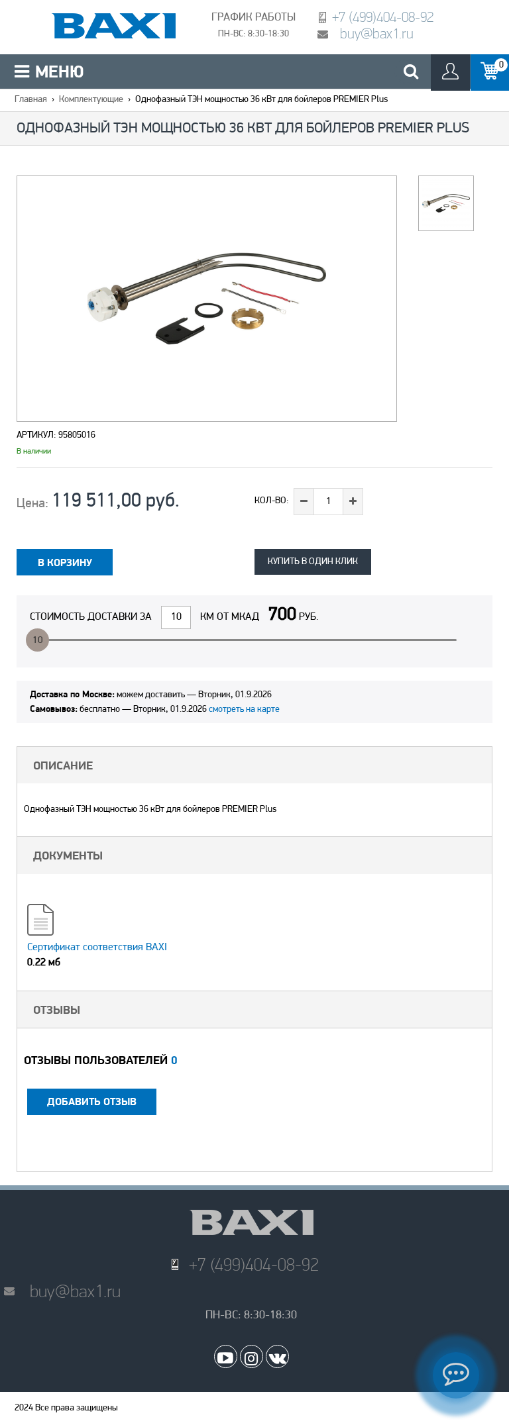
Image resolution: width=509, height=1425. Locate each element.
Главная (31, 100)
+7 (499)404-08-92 (382, 17)
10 (37, 641)
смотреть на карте (244, 709)
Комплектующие (91, 100)
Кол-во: (271, 501)
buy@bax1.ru (377, 33)
